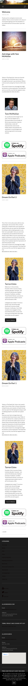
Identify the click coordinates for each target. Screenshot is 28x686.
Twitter (6, 592)
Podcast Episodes (6, 557)
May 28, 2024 (5, 386)
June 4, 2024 (5, 200)
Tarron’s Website (10, 320)
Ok (14, 682)
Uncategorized (5, 573)
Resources (4, 563)
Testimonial (5, 570)
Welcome (6, 12)
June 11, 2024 (5, 59)
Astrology (4, 545)
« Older (4, 531)
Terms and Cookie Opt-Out (9, 626)
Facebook (5, 596)
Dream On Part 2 (9, 197)
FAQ (3, 551)
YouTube (6, 588)
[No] (26, 679)
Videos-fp (4, 579)
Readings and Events (7, 560)
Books (3, 548)
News (3, 554)
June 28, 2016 (5, 14)
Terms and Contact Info (8, 566)
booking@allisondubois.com (9, 609)
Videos (4, 576)
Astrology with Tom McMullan (10, 55)
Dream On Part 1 (9, 383)
